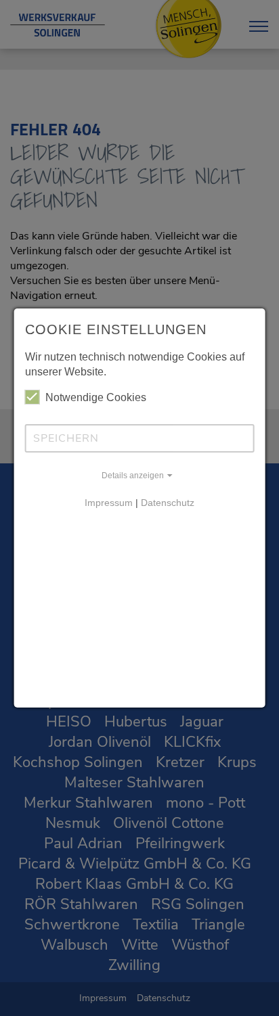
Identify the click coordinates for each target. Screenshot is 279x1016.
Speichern (66, 438)
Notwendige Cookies (95, 397)
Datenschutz (167, 502)
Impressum (109, 502)
